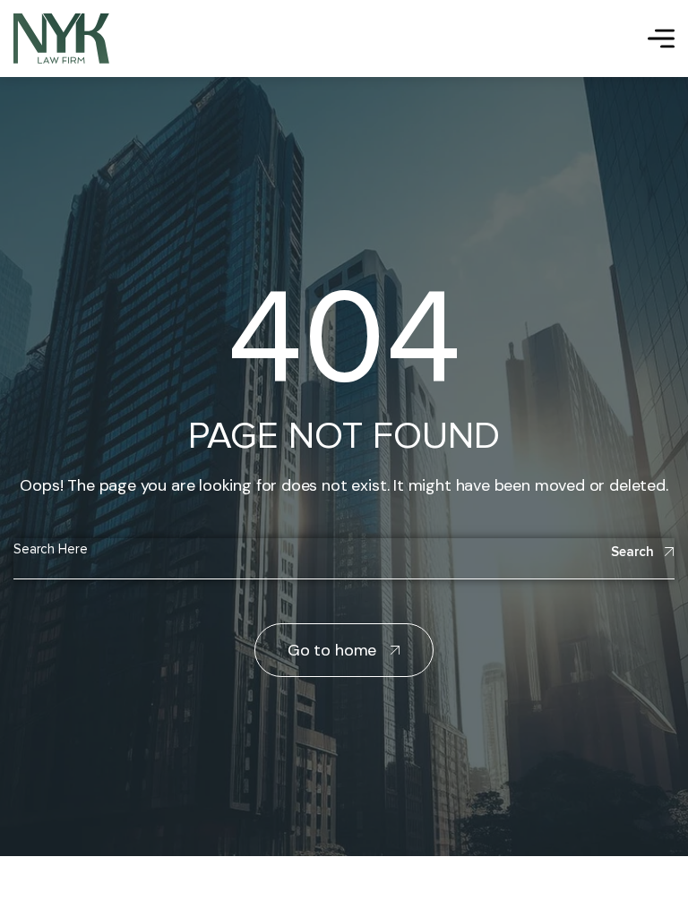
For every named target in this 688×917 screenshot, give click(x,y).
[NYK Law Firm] (61, 38)
